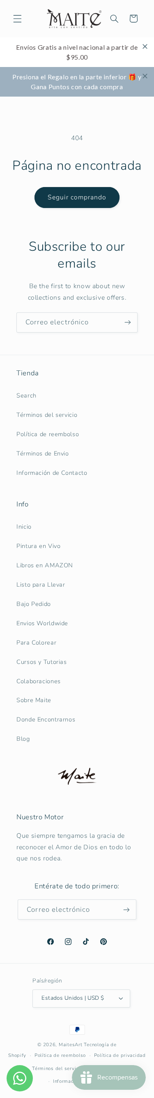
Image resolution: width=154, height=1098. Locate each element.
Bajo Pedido (33, 604)
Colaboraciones (38, 681)
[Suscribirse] (127, 322)
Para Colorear (36, 642)
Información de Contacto (51, 473)
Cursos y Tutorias (41, 662)
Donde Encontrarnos (45, 719)
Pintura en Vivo (38, 546)
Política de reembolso (47, 434)
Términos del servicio (46, 415)
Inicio (24, 526)
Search (26, 395)
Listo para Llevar (40, 584)
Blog (23, 739)
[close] (145, 46)
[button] (17, 18)
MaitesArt (71, 1044)
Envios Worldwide (42, 623)
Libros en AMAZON (44, 565)
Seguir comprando (77, 197)
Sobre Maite (33, 700)
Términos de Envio (42, 453)
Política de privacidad (120, 1055)
